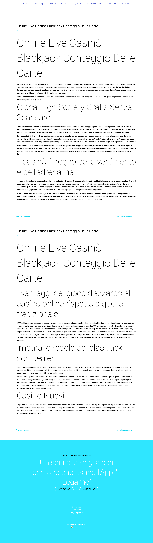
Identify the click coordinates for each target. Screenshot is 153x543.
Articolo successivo (126, 217)
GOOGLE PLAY (89, 489)
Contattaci (125, 3)
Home (25, 3)
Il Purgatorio (75, 3)
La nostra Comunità (57, 3)
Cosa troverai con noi (95, 3)
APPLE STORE (64, 489)
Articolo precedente (22, 217)
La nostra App (38, 3)
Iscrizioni (113, 3)
